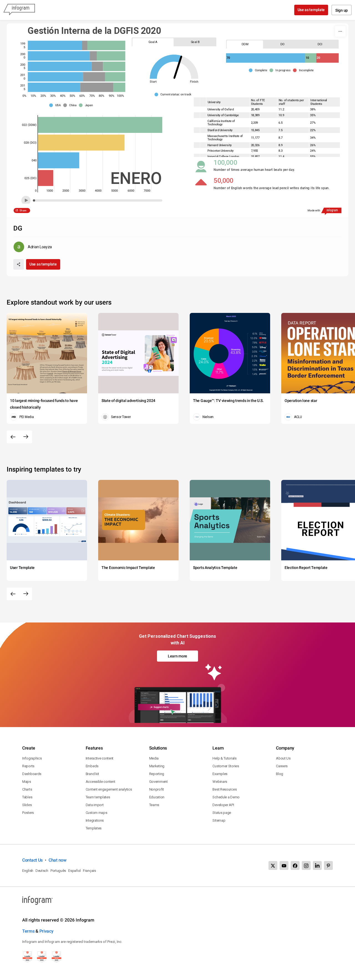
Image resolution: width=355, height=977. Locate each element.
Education (156, 797)
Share (23, 210)
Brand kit (92, 774)
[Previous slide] (13, 437)
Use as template (311, 9)
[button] (174, 94)
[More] (340, 31)
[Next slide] (26, 437)
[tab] (152, 42)
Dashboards (31, 774)
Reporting (156, 774)
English (27, 871)
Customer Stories (225, 766)
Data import (95, 805)
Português (58, 871)
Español (74, 871)
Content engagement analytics (109, 789)
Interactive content (99, 758)
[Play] (26, 200)
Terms (28, 931)
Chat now (58, 860)
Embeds (92, 766)
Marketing (156, 766)
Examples (219, 774)
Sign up (341, 10)
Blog (279, 774)
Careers (282, 766)
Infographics (32, 758)
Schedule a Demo (226, 797)
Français (89, 871)
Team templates (98, 797)
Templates (94, 828)
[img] (55, 45)
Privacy (46, 931)
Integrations (95, 820)
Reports (28, 766)
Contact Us (32, 860)
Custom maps (96, 813)
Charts (27, 789)
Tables (27, 797)
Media (154, 758)
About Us (283, 758)
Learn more (177, 656)
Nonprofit (156, 789)
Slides (27, 805)
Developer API (223, 805)
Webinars (219, 781)
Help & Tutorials (224, 758)
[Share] (18, 264)
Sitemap (218, 820)
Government (158, 781)
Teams (154, 805)
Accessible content (100, 781)
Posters (28, 813)
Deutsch (42, 871)
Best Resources (224, 789)
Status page (221, 813)
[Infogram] (19, 10)
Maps (26, 781)
